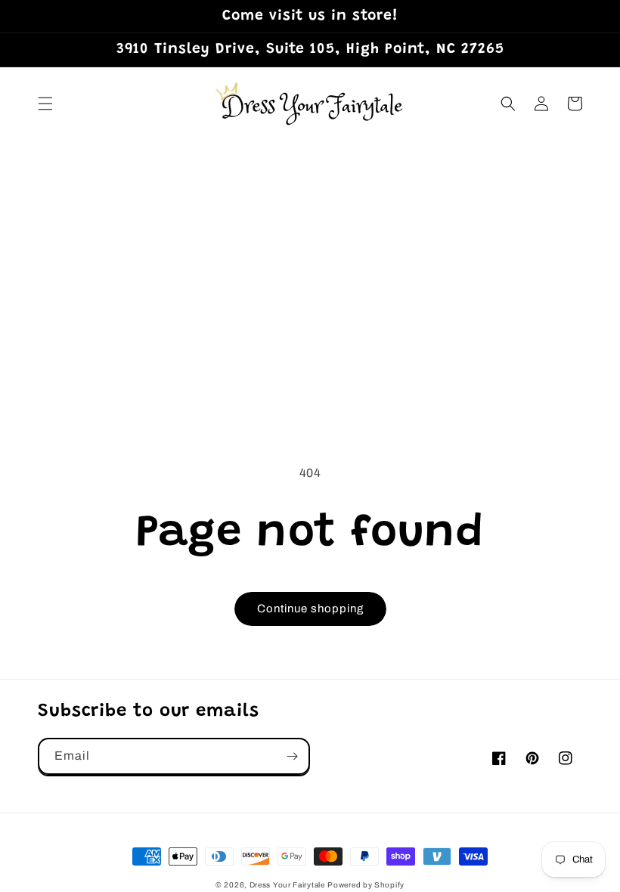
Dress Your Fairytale (287, 885)
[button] (45, 103)
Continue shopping (310, 608)
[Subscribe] (291, 756)
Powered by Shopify (366, 885)
